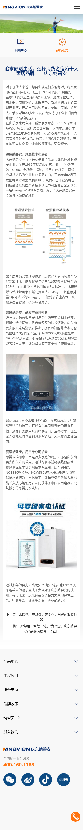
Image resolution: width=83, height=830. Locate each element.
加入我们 (10, 732)
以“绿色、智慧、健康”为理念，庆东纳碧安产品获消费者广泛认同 (41, 628)
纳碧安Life (12, 718)
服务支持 (10, 690)
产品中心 (10, 661)
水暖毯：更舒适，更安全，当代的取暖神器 (41, 617)
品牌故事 (10, 704)
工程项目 (10, 676)
